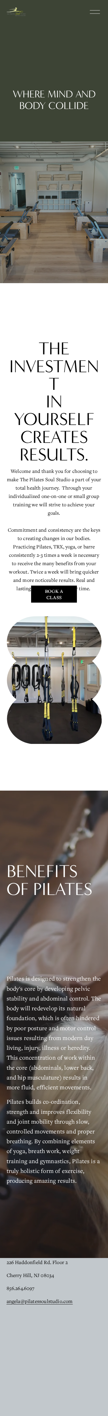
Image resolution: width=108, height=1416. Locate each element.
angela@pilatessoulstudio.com (40, 1301)
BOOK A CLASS (54, 594)
